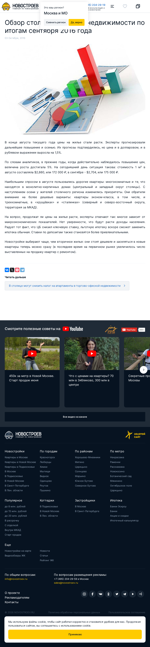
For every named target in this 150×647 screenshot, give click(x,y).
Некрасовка (117, 457)
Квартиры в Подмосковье (20, 466)
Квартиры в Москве (16, 457)
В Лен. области (14, 490)
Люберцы (45, 462)
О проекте (12, 593)
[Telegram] (22, 270)
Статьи (44, 555)
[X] (12, 270)
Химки (43, 466)
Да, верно (76, 22)
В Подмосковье (14, 476)
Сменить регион (56, 22)
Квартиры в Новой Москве (20, 462)
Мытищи (45, 471)
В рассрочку (12, 520)
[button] (143, 370)
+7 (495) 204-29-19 (93, 4)
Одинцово (46, 480)
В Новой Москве (14, 480)
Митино (79, 462)
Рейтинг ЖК (47, 560)
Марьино (80, 476)
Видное (44, 476)
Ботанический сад (121, 476)
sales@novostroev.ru (66, 582)
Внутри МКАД (13, 529)
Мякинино (116, 480)
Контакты (11, 602)
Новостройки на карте (18, 550)
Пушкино (45, 490)
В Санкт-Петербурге (17, 485)
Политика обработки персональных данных (74, 612)
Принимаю (75, 634)
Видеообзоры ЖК (15, 555)
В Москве (10, 471)
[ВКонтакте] (7, 270)
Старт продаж (13, 534)
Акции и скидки (119, 515)
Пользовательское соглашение (126, 612)
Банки (113, 511)
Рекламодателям (17, 597)
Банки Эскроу (118, 506)
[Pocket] (17, 270)
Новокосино (117, 471)
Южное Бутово (84, 480)
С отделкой (11, 525)
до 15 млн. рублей (16, 511)
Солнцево (81, 471)
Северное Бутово (85, 485)
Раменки (115, 462)
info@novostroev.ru (16, 578)
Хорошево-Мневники (87, 457)
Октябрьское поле (121, 485)
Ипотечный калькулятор (124, 520)
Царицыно (81, 466)
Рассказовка (117, 466)
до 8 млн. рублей (15, 506)
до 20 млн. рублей (16, 515)
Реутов (44, 485)
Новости (45, 550)
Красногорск (47, 457)
